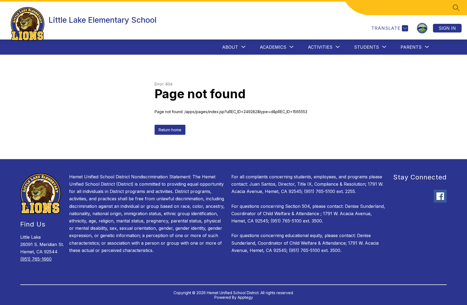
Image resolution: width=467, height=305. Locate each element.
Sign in (447, 28)
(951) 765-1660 (36, 259)
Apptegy (245, 297)
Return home (170, 129)
